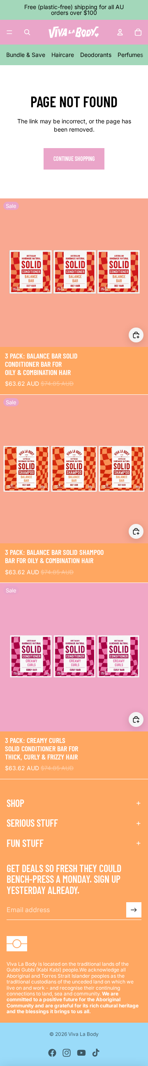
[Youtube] (81, 1053)
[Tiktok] (96, 1053)
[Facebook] (52, 1053)
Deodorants (95, 54)
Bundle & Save (25, 54)
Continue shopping (74, 158)
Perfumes (130, 54)
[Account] (120, 32)
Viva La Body (83, 1034)
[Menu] (9, 32)
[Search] (27, 32)
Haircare (62, 54)
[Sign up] (133, 909)
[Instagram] (67, 1053)
